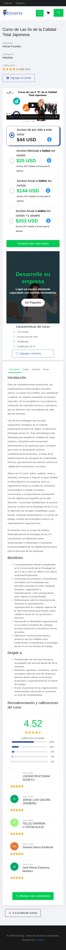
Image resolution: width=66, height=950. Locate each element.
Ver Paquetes (33, 302)
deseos (30, 353)
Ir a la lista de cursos (25, 912)
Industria (8, 57)
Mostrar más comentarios (35, 896)
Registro (20, 3)
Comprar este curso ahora (33, 243)
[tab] (14, 370)
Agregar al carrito (20, 77)
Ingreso (8, 3)
